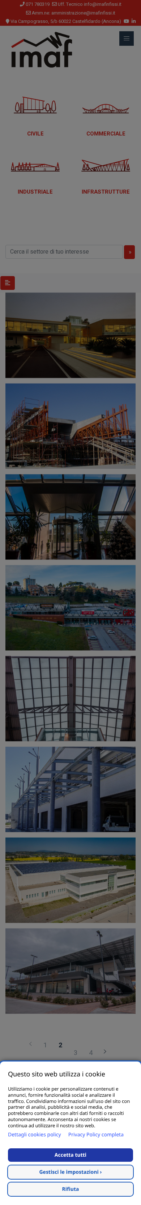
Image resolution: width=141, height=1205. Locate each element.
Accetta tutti (70, 1155)
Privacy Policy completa (96, 1134)
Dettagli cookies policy (34, 1134)
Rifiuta (70, 1189)
